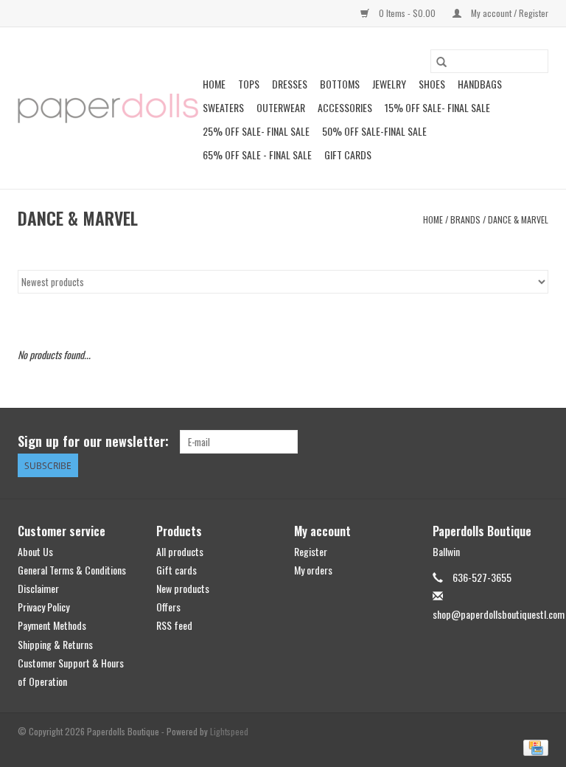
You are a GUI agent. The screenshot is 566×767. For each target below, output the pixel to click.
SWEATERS (223, 107)
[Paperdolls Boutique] (108, 108)
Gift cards (347, 154)
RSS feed (174, 625)
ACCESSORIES (345, 107)
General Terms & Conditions (72, 569)
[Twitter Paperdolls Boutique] (511, 442)
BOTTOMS (340, 83)
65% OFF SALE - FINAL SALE (257, 154)
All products (179, 551)
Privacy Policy (43, 606)
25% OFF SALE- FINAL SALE (256, 131)
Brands (465, 219)
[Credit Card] (533, 746)
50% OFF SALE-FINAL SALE (374, 131)
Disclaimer (38, 588)
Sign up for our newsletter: (93, 441)
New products (182, 588)
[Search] (441, 61)
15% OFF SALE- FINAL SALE (437, 107)
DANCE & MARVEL (518, 219)
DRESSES (289, 83)
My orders (313, 569)
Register (310, 551)
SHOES (432, 83)
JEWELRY (389, 83)
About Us (35, 551)
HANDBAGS (480, 83)
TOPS (248, 83)
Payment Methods (52, 625)
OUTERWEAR (280, 107)
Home (214, 83)
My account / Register (508, 13)
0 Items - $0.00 (407, 13)
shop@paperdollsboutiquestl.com (499, 614)
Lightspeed (229, 731)
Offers (168, 606)
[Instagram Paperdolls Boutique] (536, 442)
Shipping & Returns (55, 644)
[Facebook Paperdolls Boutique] (485, 442)
